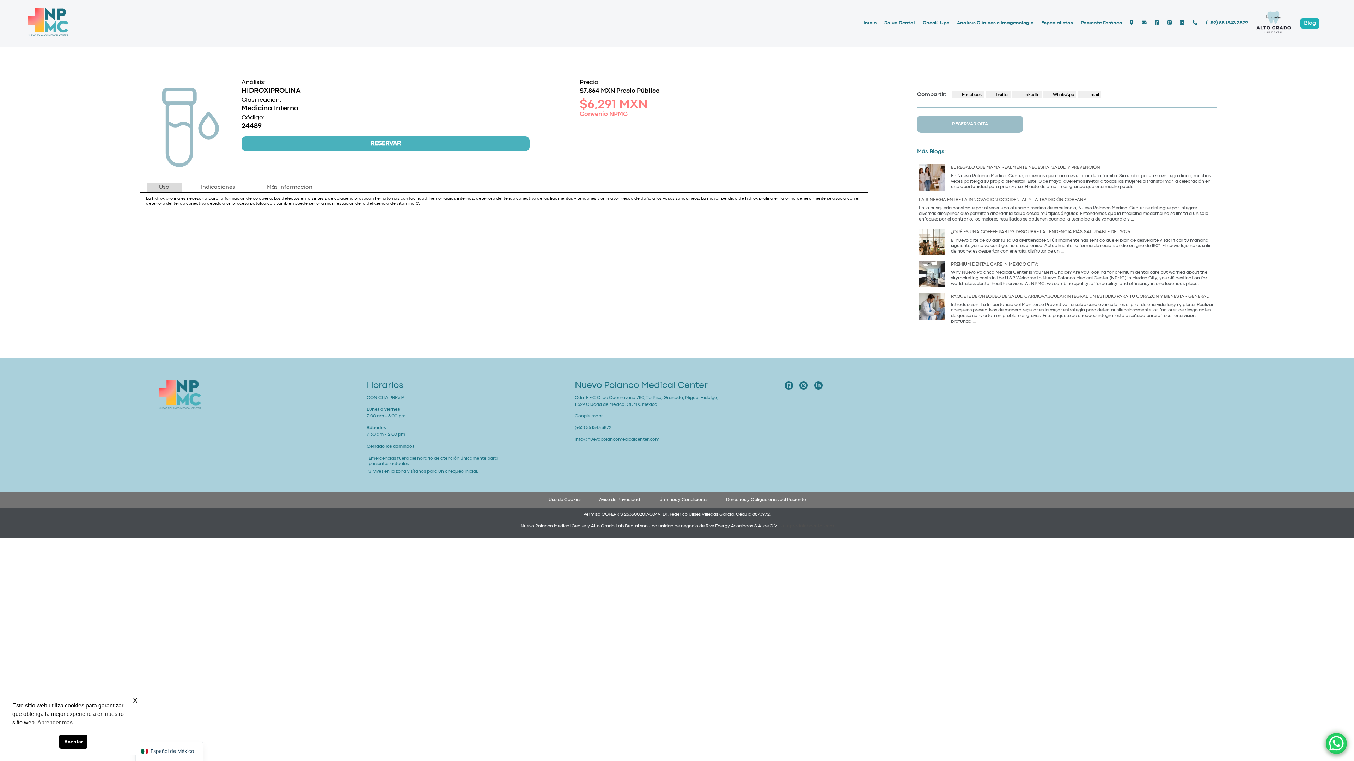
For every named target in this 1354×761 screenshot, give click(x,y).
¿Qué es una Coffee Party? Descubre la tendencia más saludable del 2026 (1040, 232)
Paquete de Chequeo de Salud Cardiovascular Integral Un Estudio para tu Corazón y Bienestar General (1080, 296)
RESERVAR (386, 143)
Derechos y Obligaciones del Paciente (766, 500)
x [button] (135, 700)
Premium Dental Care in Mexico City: (995, 264)
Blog (1310, 23)
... (1136, 187)
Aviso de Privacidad (619, 500)
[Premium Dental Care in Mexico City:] (932, 275)
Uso (164, 187)
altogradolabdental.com (807, 526)
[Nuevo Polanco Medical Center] (48, 35)
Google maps (589, 416)
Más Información (289, 187)
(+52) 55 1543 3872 (1227, 23)
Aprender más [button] (55, 722)
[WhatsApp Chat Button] (1336, 743)
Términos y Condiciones (683, 500)
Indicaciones (218, 187)
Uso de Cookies (565, 500)
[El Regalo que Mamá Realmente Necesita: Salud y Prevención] (932, 178)
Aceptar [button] (73, 741)
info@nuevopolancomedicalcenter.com (617, 439)
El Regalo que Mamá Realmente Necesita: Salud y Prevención (1025, 167)
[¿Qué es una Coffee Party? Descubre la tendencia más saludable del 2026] (932, 243)
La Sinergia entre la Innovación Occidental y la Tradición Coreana (1003, 200)
